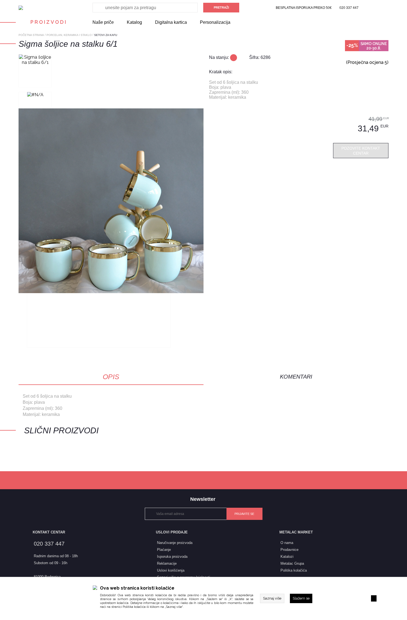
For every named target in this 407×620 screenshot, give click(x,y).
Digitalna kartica (171, 22)
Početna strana (31, 35)
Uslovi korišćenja (170, 570)
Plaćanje (164, 550)
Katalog (134, 22)
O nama (286, 543)
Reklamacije (167, 563)
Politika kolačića (134, 607)
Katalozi (286, 556)
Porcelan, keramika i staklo (69, 35)
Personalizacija (215, 22)
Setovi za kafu (105, 35)
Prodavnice (289, 550)
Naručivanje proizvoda (174, 543)
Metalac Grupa (292, 563)
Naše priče (103, 22)
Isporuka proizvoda (172, 556)
